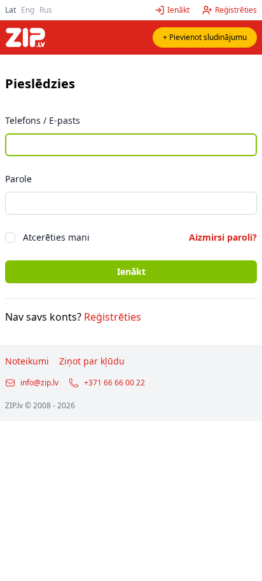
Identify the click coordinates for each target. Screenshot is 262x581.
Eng (27, 9)
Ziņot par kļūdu (92, 361)
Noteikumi (27, 361)
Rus (45, 9)
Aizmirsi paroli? (223, 237)
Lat (10, 9)
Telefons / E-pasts (42, 120)
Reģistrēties (112, 317)
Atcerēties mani (56, 237)
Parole (18, 179)
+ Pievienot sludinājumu (205, 37)
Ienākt (131, 271)
